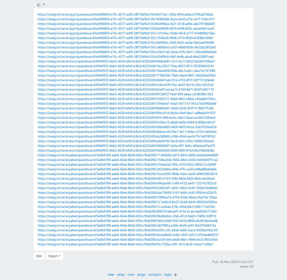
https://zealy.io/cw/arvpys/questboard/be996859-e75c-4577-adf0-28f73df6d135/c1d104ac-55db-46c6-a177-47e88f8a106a (126, 33)
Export (53, 256)
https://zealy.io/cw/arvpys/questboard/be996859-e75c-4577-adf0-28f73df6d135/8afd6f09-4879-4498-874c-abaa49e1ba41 (126, 28)
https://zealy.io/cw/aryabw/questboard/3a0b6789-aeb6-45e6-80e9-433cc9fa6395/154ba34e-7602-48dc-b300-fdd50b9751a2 (128, 160)
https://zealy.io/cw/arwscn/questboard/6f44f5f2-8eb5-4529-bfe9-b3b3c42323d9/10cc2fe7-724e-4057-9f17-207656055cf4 (126, 66)
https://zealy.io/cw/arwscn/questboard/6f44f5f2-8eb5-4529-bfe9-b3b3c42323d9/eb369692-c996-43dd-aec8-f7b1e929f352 (126, 136)
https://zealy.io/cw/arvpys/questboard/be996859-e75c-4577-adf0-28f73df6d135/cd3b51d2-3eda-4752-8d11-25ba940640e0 (127, 52)
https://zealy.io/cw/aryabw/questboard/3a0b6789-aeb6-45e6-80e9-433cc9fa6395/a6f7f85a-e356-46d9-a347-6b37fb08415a (127, 225)
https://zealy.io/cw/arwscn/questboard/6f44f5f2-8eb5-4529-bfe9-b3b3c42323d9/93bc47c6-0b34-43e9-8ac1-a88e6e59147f (126, 113)
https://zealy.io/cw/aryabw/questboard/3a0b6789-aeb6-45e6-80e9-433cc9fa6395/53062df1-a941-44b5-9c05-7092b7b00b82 (127, 188)
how (131, 274)
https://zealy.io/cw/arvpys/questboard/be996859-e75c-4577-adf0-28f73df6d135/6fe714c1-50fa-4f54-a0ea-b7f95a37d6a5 (125, 14)
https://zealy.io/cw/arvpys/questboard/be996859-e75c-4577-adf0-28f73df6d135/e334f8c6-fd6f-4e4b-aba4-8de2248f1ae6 (126, 57)
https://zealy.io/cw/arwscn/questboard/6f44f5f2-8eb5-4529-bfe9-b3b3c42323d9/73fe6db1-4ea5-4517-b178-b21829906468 (127, 103)
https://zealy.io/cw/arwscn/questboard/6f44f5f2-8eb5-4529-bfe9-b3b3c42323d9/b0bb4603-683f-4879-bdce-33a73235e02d (127, 127)
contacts (154, 274)
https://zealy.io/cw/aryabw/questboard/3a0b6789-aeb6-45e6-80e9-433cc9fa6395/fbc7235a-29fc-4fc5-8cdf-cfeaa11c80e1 (126, 244)
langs (141, 274)
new (111, 274)
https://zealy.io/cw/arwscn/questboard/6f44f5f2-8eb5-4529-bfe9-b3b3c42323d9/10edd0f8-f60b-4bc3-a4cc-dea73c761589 (126, 71)
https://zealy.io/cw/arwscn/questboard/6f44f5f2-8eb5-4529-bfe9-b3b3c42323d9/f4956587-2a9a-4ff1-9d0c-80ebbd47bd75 (126, 146)
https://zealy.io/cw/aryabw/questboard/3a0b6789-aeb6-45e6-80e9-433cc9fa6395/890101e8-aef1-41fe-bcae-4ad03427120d (127, 211)
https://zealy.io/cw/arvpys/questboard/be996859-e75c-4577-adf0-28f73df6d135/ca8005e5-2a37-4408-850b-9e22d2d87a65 (127, 47)
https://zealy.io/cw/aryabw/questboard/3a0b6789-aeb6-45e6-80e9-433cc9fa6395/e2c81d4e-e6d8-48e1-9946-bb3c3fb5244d (127, 239)
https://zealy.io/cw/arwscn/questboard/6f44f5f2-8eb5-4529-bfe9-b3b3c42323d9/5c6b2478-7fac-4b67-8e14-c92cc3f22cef (126, 85)
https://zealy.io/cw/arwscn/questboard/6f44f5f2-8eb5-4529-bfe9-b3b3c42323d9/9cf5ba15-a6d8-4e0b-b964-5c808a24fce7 (126, 122)
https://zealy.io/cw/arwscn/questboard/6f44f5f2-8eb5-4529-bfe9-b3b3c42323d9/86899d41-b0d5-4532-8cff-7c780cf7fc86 (125, 108)
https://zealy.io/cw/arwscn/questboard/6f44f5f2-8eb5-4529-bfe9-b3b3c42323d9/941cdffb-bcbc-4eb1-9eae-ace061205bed (126, 117)
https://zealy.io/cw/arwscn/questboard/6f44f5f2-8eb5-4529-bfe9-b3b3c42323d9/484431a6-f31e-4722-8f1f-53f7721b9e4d (126, 80)
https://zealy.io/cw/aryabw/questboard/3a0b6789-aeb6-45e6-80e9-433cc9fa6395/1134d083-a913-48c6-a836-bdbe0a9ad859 (128, 155)
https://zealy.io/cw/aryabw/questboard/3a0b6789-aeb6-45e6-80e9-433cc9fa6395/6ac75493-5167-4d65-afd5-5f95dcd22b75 (127, 193)
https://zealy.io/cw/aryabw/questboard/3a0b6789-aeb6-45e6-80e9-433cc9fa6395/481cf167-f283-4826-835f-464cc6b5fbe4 (126, 178)
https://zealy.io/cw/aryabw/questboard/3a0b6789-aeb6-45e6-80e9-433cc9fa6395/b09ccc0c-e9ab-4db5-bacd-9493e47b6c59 (127, 230)
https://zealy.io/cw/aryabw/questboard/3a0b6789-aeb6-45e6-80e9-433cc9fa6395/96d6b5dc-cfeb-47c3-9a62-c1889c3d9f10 (127, 216)
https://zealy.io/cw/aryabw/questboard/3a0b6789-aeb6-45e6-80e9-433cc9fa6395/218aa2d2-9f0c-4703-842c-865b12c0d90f (127, 164)
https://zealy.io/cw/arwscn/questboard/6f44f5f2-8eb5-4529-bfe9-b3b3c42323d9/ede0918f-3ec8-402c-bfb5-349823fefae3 (126, 141)
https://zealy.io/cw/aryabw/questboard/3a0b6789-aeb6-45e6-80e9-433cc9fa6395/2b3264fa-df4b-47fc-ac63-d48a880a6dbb (127, 169)
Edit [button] (39, 256)
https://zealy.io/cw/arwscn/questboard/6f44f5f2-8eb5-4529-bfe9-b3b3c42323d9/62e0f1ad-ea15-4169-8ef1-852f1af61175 (126, 89)
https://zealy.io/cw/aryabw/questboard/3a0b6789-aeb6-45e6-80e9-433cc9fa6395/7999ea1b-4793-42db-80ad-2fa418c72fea (127, 197)
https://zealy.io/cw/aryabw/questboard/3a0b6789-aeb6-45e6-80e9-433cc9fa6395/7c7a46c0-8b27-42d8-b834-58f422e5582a (127, 202)
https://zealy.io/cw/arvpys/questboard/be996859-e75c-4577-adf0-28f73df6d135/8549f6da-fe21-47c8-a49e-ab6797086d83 (126, 24)
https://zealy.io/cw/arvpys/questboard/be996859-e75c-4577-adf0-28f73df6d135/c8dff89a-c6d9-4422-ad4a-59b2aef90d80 (126, 42)
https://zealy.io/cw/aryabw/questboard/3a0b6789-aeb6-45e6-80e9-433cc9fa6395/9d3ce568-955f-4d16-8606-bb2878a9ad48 (127, 221)
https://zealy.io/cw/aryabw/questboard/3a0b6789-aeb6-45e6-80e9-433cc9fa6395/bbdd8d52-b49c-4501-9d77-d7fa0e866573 (128, 235)
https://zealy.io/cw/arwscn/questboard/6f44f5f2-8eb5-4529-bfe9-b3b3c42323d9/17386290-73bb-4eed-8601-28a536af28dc (127, 75)
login (168, 274)
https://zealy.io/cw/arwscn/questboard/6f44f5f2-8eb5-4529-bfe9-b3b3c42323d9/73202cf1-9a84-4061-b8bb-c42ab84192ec (127, 99)
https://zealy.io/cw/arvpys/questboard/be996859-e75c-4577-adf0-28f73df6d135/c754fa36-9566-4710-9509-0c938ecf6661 (126, 38)
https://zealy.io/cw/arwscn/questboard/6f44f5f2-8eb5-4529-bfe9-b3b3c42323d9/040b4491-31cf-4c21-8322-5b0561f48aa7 (126, 61)
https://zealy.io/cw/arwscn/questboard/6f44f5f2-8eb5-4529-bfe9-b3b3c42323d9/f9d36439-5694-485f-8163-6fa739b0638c (126, 150)
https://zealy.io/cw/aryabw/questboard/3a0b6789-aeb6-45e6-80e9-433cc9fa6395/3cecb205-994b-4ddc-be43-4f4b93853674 (127, 174)
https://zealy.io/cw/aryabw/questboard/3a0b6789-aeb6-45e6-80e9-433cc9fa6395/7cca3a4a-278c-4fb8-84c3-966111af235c (126, 207)
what (121, 274)
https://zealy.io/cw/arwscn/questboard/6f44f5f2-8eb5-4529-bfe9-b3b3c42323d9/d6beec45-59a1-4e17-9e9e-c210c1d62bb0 (127, 132)
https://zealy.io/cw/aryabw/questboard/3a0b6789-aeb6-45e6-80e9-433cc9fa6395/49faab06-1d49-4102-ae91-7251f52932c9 (127, 183)
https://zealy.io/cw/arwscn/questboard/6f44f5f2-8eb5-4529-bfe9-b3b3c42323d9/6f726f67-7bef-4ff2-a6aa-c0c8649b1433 (125, 94)
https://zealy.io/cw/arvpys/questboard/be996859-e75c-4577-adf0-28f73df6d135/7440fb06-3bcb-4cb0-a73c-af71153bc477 (126, 19)
